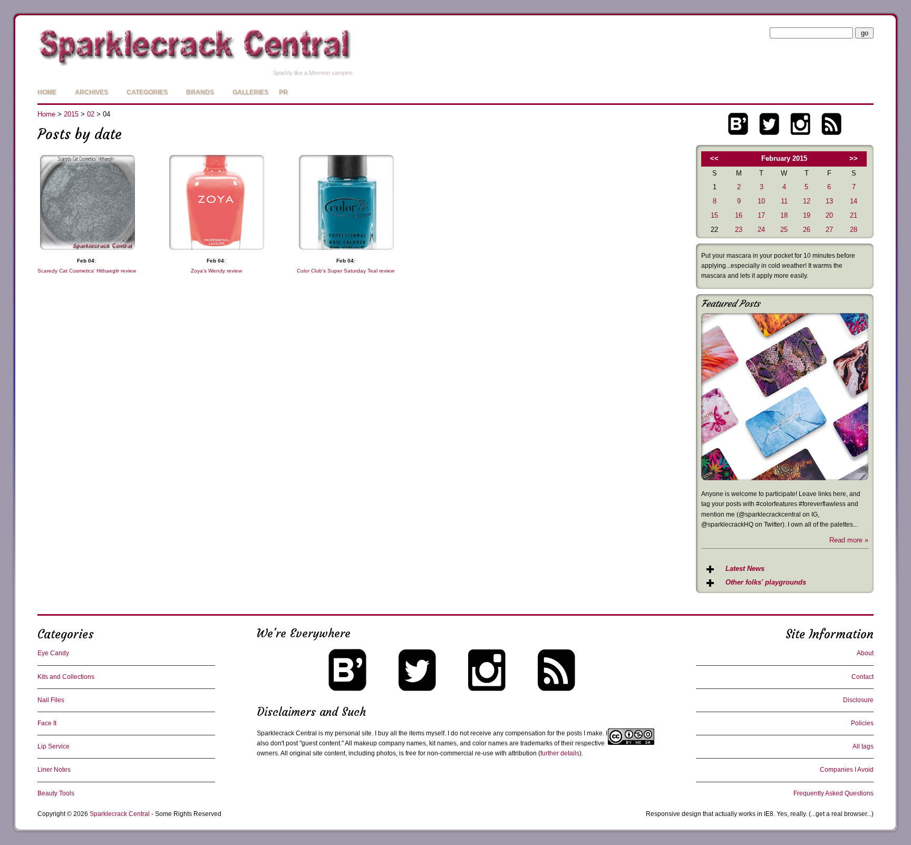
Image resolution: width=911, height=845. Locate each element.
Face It (46, 723)
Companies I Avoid (847, 769)
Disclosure (858, 700)
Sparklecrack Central (120, 814)
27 (829, 230)
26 (806, 230)
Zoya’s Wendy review (216, 271)
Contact (862, 677)
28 (853, 230)
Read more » (848, 540)
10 (761, 201)
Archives (91, 92)
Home (46, 92)
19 (806, 215)
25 (784, 230)
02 (90, 114)
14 (853, 201)
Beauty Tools (55, 793)
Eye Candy (53, 653)
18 (784, 215)
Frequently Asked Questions (833, 793)
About (865, 653)
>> (853, 158)
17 (761, 215)
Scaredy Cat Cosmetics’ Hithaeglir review (86, 271)
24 (761, 230)
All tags (863, 746)
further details (559, 753)
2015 (71, 114)
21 (853, 215)
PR (283, 92)
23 (738, 230)
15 (714, 215)
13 (829, 201)
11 (784, 201)
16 (738, 215)
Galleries (250, 92)
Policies (862, 723)
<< (714, 158)
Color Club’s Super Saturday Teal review (345, 271)
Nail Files (50, 700)
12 (806, 201)
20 (829, 215)
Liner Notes (54, 769)
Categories (147, 92)
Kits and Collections (65, 677)
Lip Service (53, 746)
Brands (200, 92)
